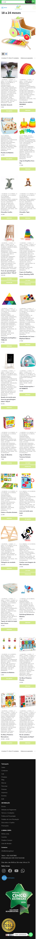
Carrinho (4, 837)
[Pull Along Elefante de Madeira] (27, 589)
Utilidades (13, 268)
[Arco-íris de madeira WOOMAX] (27, 70)
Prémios (4, 789)
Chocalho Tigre (24, 212)
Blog (2, 779)
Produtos (4, 777)
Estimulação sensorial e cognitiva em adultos (8, 93)
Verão (10, 102)
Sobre (3, 767)
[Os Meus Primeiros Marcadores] (9, 701)
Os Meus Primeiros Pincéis (25, 679)
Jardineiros (4, 96)
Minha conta (5, 834)
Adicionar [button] (27, 110)
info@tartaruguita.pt (7, 851)
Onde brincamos (24, 381)
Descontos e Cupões (8, 822)
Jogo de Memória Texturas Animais (25, 456)
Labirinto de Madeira (7, 672)
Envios (3, 806)
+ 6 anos (25, 81)
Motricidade (4, 97)
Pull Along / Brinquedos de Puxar (27, 611)
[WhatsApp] (22, 870)
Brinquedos (12, 87)
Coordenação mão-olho (8, 89)
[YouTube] (16, 870)
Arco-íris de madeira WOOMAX (25, 103)
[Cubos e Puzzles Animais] (9, 481)
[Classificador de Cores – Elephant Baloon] (27, 298)
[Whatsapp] (31, 934)
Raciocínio (22, 157)
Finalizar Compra (6, 840)
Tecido (25, 383)
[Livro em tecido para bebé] (27, 481)
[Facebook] (10, 870)
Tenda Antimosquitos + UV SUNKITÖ (26, 387)
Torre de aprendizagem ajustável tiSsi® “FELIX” (9, 272)
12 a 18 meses (9, 81)
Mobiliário (10, 259)
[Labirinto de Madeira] (9, 644)
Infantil (21, 500)
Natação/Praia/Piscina (26, 380)
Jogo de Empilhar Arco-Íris (27, 162)
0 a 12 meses (11, 193)
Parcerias (4, 786)
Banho (7, 87)
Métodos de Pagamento (8, 809)
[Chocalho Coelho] (9, 184)
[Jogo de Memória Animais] (9, 422)
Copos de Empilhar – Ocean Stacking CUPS (26, 273)
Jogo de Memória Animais (6, 456)
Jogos (21, 94)
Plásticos (22, 558)
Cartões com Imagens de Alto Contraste (27, 563)
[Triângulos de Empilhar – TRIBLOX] (9, 298)
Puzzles (3, 149)
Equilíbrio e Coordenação (27, 256)
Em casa (25, 89)
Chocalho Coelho (6, 212)
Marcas (3, 783)
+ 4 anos (10, 79)
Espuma (3, 609)
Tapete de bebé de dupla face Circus (9, 622)
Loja (2, 774)
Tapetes (3, 616)
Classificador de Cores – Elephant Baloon (27, 337)
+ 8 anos (31, 244)
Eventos (4, 796)
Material (11, 96)
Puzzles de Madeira (7, 152)
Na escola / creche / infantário (27, 153)
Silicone (22, 268)
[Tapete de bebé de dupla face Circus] (9, 589)
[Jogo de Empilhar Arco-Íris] (27, 126)
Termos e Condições (7, 813)
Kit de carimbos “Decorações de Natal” (26, 736)
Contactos (4, 770)
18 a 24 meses (5, 135)
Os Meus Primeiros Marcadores (7, 736)
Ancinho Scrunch (6, 105)
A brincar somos (12, 247)
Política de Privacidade (8, 816)
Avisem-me (9, 282)
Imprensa (4, 792)
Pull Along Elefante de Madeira (26, 615)
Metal (21, 378)
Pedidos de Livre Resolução (10, 819)
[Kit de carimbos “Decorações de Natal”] (27, 701)
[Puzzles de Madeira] (9, 126)
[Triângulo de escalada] (9, 534)
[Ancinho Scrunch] (9, 70)
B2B (2, 799)
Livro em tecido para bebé (26, 512)
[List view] (6, 54)
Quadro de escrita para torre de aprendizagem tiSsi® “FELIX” (8, 399)
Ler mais (9, 279)
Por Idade (10, 100)
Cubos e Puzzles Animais (9, 512)
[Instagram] (3, 870)
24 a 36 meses (9, 82)
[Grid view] (3, 54)
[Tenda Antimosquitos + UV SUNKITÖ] (27, 361)
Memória (21, 151)
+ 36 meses (4, 79)
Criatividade (4, 90)
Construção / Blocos (25, 252)
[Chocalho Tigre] (27, 184)
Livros (27, 500)
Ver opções (9, 111)
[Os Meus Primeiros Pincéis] (27, 644)
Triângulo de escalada (8, 562)
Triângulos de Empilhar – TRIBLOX (9, 339)
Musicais (30, 502)
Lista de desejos (6, 843)
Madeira (26, 94)
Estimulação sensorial (26, 90)
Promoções (5, 826)
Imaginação (10, 94)
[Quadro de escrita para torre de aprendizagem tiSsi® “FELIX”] (9, 361)
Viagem (21, 384)
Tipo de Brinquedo (29, 612)
